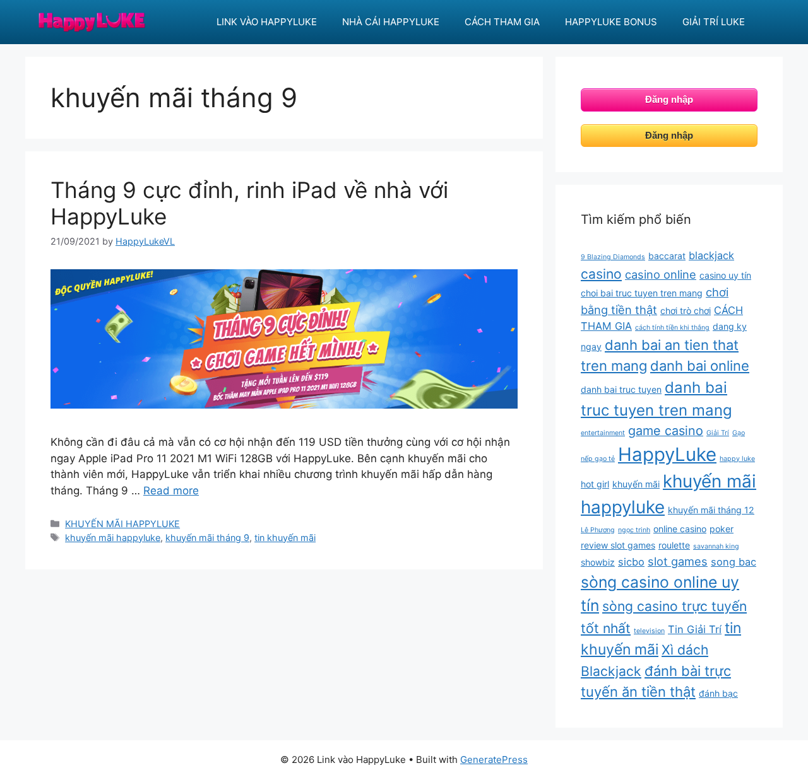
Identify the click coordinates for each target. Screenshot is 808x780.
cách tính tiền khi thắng (672, 327)
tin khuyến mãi (285, 537)
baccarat (667, 255)
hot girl (595, 484)
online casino (679, 528)
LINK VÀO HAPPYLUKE (267, 22)
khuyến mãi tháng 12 (711, 509)
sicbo (631, 562)
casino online (660, 274)
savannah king (716, 546)
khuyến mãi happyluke (112, 537)
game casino (665, 430)
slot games (678, 561)
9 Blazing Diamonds (613, 257)
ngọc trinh (634, 530)
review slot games (618, 545)
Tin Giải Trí (695, 629)
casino (601, 274)
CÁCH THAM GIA (502, 22)
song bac (733, 562)
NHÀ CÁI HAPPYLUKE (390, 22)
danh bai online (699, 366)
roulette (674, 545)
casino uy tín (725, 275)
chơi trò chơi (685, 310)
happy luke (737, 459)
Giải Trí (717, 433)
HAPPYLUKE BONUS (611, 22)
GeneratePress (494, 759)
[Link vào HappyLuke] (91, 21)
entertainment (603, 433)
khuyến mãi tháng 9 (207, 537)
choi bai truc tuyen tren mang (642, 293)
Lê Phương (598, 530)
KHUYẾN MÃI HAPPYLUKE (122, 523)
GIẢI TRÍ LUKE (713, 22)
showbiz (598, 562)
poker (722, 528)
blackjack (711, 255)
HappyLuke (667, 454)
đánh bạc (718, 693)
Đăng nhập (669, 99)
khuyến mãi (636, 484)
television (649, 631)
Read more (171, 490)
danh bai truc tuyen (621, 389)
